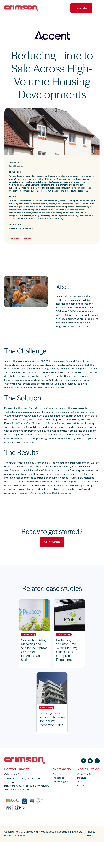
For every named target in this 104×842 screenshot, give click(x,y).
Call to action (52, 541)
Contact (82, 785)
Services (58, 774)
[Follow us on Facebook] (97, 760)
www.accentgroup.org (20, 238)
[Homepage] (24, 8)
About (80, 781)
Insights (81, 777)
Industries (58, 777)
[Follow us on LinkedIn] (83, 760)
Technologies (60, 781)
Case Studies (84, 774)
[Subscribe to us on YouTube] (90, 760)
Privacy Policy (91, 833)
